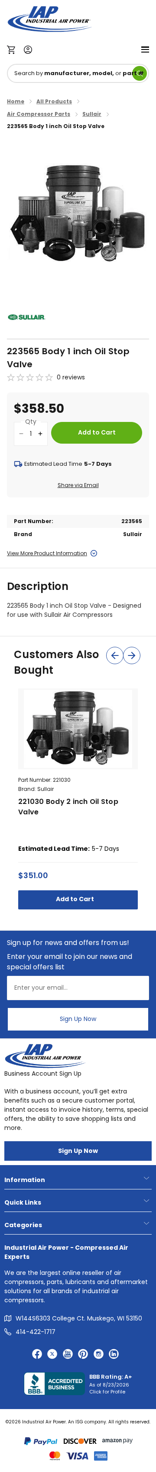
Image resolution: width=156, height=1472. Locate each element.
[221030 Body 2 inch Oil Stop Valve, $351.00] (78, 729)
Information (24, 1180)
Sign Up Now (78, 1018)
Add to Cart (75, 899)
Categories (23, 1225)
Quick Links (22, 1202)
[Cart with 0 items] (13, 49)
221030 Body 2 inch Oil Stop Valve (68, 807)
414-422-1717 (35, 1331)
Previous (115, 655)
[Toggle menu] (145, 48)
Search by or (79, 73)
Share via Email (78, 485)
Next (131, 655)
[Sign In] (26, 48)
